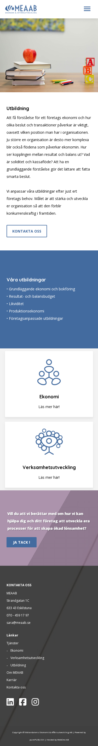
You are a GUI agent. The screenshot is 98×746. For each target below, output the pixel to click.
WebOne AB (63, 739)
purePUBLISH (37, 739)
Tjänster (13, 643)
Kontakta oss (16, 687)
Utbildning (18, 665)
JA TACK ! (21, 542)
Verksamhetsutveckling (27, 658)
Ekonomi (16, 650)
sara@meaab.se (19, 622)
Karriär (12, 680)
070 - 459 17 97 (18, 615)
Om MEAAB (15, 672)
